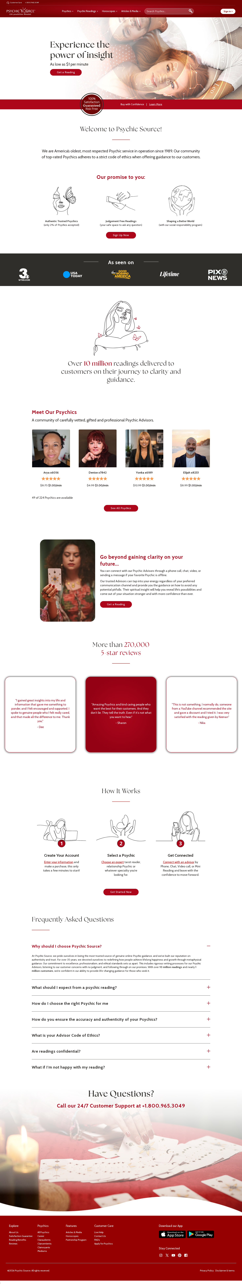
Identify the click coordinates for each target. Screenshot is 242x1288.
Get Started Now (121, 892)
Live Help (99, 1232)
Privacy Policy (207, 1270)
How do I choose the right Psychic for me (70, 1003)
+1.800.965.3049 (163, 1105)
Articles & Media (129, 11)
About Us (13, 1232)
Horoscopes (108, 11)
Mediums (42, 1251)
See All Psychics (121, 508)
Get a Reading (66, 72)
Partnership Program (76, 1239)
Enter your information (58, 862)
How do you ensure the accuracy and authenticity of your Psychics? (94, 1019)
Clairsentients (45, 1243)
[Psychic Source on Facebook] (186, 1255)
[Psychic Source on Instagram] (161, 1255)
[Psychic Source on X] (167, 1255)
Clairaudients (44, 1239)
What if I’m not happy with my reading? (68, 1067)
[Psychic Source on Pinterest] (180, 1255)
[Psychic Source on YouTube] (173, 1255)
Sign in (228, 11)
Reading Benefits (17, 1239)
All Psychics (43, 1232)
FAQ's (97, 1239)
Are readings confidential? (56, 1051)
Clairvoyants (44, 1247)
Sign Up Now (121, 235)
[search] (190, 11)
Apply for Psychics (103, 1243)
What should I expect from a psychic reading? (74, 987)
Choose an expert (112, 862)
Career (41, 1236)
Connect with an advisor (178, 862)
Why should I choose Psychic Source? (67, 946)
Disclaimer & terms (225, 1270)
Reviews (13, 1243)
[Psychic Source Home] (21, 11)
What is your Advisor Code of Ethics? (66, 1035)
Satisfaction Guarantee (20, 1236)
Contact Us (100, 1236)
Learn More (155, 104)
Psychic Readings (86, 11)
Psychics (66, 11)
